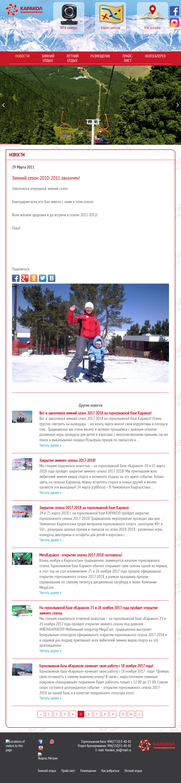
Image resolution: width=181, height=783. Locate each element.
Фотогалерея (155, 56)
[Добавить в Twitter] (42, 278)
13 (123, 714)
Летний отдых (72, 58)
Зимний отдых (47, 58)
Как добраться (110, 771)
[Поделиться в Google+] (25, 278)
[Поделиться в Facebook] (16, 278)
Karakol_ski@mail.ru (118, 750)
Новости (22, 56)
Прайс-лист (128, 58)
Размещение (100, 56)
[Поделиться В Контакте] (51, 278)
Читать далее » (50, 445)
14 (131, 714)
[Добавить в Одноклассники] (33, 278)
